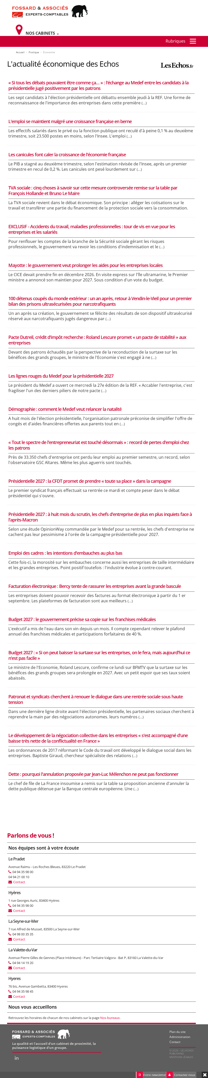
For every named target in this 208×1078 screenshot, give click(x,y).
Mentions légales (181, 1057)
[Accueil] (50, 11)
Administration (179, 1037)
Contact (19, 882)
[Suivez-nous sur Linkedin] (17, 1057)
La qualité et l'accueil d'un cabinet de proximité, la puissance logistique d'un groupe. (54, 1045)
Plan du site (177, 1032)
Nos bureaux (110, 1017)
